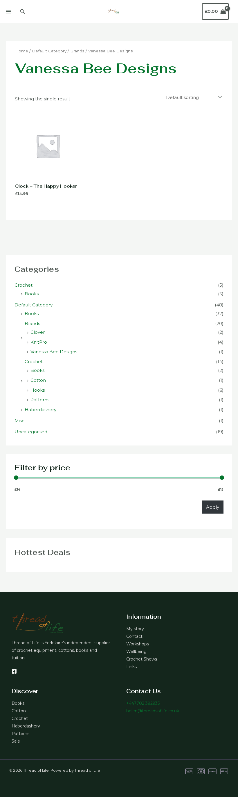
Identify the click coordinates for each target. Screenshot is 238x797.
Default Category (34, 305)
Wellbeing (136, 651)
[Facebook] (14, 671)
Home (21, 51)
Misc (19, 420)
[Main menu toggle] (8, 11)
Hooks (37, 390)
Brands (32, 323)
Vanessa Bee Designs (53, 351)
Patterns (39, 399)
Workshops (137, 644)
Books (32, 294)
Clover (37, 332)
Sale (16, 741)
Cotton (38, 380)
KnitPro (38, 342)
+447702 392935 (143, 703)
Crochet (24, 285)
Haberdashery (40, 409)
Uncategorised (31, 431)
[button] (22, 11)
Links (131, 666)
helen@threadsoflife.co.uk (152, 710)
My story (135, 628)
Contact (134, 636)
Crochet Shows (141, 659)
